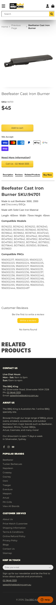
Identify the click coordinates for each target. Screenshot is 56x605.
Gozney (7, 476)
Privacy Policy (10, 540)
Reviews (19, 175)
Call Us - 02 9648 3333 (17, 163)
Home (4, 26)
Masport (7, 493)
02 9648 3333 (14, 392)
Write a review (28, 320)
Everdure (7, 489)
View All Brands (11, 506)
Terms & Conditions (13, 532)
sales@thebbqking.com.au (24, 395)
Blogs (6, 544)
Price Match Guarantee (15, 523)
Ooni (5, 480)
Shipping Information (14, 527)
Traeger (7, 485)
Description (8, 175)
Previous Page (16, 27)
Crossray (7, 472)
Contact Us (9, 548)
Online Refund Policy (14, 536)
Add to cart (17, 128)
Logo (16, 6)
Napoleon (8, 468)
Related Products (32, 175)
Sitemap (7, 553)
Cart (53, 6)
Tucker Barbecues (12, 464)
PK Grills (7, 502)
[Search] (51, 14)
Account (47, 6)
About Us (8, 519)
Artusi (6, 497)
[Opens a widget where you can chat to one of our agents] (45, 600)
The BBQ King (32, 599)
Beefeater (8, 459)
